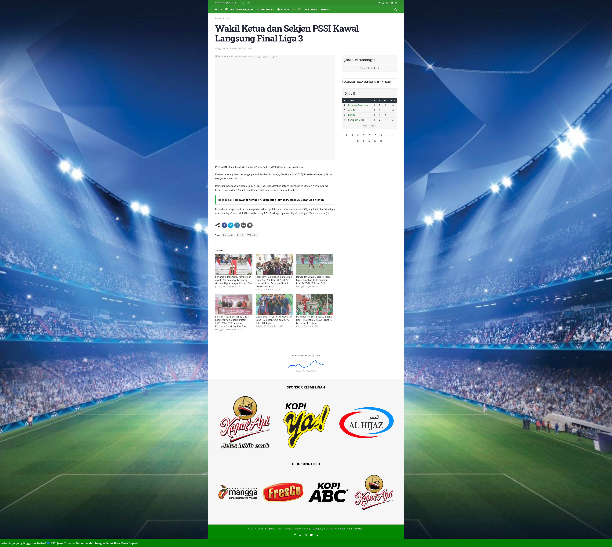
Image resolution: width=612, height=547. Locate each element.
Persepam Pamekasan (359, 110)
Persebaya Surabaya (358, 105)
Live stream (309, 9)
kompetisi (228, 235)
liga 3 (240, 235)
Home (218, 9)
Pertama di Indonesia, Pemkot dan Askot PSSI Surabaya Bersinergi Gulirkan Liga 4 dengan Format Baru (233, 280)
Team (351, 100)
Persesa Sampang (357, 114)
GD (386, 100)
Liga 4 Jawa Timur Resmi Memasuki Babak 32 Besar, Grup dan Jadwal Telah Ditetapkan (274, 320)
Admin (324, 9)
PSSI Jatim (252, 235)
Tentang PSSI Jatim (241, 9)
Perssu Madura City (357, 119)
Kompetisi (287, 9)
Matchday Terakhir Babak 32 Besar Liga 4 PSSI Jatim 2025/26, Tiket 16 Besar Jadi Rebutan (314, 320)
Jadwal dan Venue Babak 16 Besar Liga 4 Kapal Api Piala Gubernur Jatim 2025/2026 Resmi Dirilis (313, 280)
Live (247, 2)
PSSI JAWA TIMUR (273, 528)
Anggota (266, 9)
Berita (226, 18)
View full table (369, 125)
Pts (393, 100)
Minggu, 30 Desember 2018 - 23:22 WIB (233, 48)
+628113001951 (355, 528)
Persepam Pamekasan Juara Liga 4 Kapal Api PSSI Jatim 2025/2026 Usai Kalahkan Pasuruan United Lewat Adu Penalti (274, 281)
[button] (346, 135)
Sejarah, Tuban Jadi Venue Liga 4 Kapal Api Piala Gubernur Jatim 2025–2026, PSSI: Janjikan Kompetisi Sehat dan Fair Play (232, 321)
